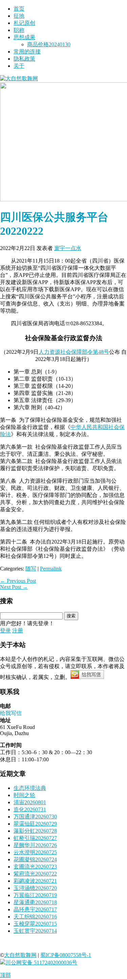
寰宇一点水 (67, 248)
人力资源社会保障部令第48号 (74, 352)
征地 (19, 16)
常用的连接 (27, 51)
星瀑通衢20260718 (35, 902)
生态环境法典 (30, 788)
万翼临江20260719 (35, 895)
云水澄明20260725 (35, 852)
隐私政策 (24, 59)
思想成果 (24, 37)
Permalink (51, 568)
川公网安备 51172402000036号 (41, 962)
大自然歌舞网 (20, 955)
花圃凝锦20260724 (35, 859)
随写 (30, 568)
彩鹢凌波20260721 (35, 881)
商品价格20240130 (48, 44)
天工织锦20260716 (35, 916)
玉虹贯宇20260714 (35, 931)
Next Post (14, 587)
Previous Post (18, 581)
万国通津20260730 (35, 816)
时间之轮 (24, 795)
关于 (19, 66)
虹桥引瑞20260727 (35, 838)
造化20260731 (30, 809)
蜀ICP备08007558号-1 (65, 955)
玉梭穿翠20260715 (35, 924)
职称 (19, 30)
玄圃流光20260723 (35, 866)
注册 (17, 630)
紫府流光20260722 (35, 874)
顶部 (5, 975)
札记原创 (24, 23)
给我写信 (11, 713)
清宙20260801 (30, 802)
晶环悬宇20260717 (35, 909)
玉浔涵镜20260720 (35, 888)
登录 (5, 630)
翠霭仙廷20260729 (35, 824)
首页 (19, 9)
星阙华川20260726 (35, 845)
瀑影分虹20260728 (35, 831)
